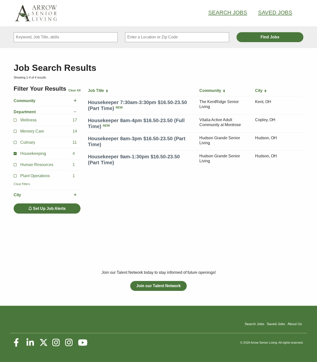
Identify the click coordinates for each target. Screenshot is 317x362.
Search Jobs (227, 12)
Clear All (74, 90)
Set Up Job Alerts (49, 208)
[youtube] (82, 342)
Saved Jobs (275, 12)
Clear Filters (22, 184)
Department (25, 112)
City (17, 195)
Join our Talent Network (158, 286)
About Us (295, 324)
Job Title (97, 90)
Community (24, 101)
